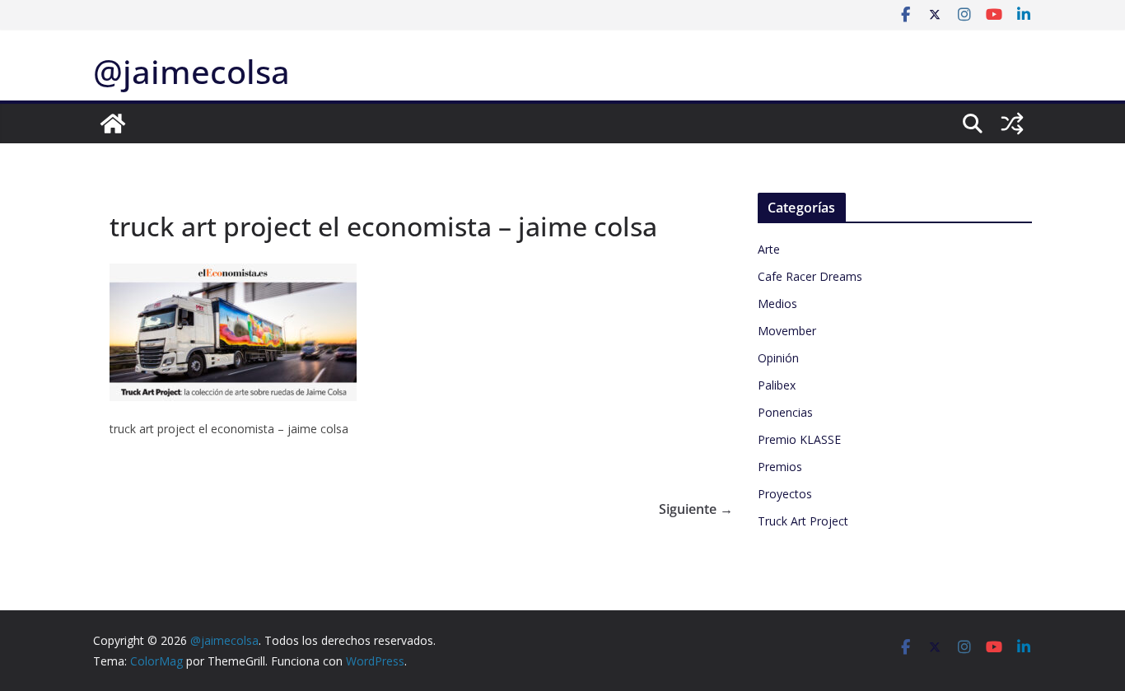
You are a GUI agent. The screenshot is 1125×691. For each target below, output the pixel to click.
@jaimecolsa (191, 71)
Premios (780, 466)
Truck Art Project (803, 521)
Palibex (777, 385)
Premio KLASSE (799, 439)
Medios (777, 303)
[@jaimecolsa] (113, 123)
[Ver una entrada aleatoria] (1012, 123)
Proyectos (785, 494)
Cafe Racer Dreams (810, 276)
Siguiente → (696, 509)
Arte (769, 249)
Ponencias (785, 412)
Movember (787, 330)
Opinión (778, 358)
